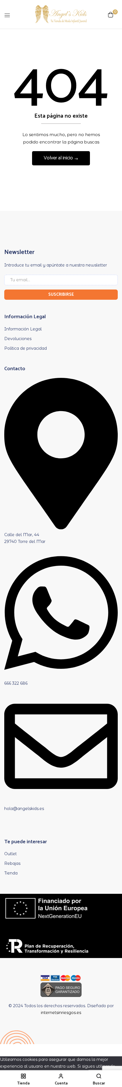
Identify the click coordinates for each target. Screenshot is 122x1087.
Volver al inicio (59, 158)
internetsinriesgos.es (61, 1012)
